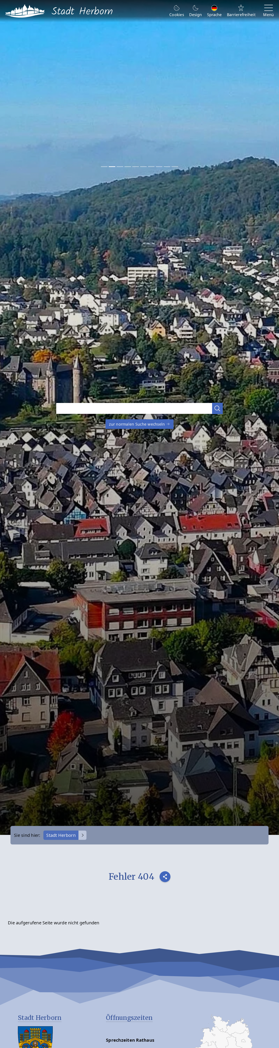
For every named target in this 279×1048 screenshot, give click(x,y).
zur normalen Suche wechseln (137, 424)
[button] (217, 408)
